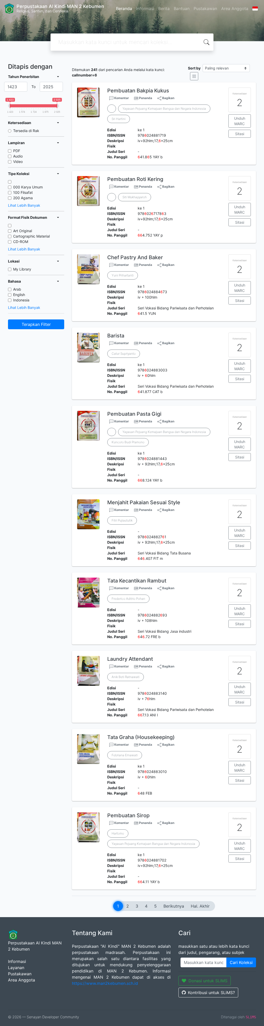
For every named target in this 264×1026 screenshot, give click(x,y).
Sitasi (239, 134)
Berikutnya (173, 906)
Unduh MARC (239, 121)
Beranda (124, 8)
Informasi (145, 8)
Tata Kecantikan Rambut (136, 581)
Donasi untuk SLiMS (207, 980)
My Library (22, 269)
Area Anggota (234, 8)
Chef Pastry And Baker (135, 257)
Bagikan (167, 98)
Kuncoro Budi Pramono (128, 442)
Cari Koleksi (241, 962)
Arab (17, 289)
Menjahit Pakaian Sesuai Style (143, 502)
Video (18, 161)
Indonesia (21, 300)
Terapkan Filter (36, 324)
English (19, 294)
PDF (16, 151)
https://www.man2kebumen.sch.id (105, 983)
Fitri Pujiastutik (122, 520)
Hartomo (118, 833)
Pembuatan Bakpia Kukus (138, 91)
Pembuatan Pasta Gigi (134, 414)
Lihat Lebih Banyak (24, 205)
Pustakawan (205, 8)
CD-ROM (20, 241)
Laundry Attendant (130, 659)
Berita (164, 8)
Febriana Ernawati (125, 755)
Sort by (194, 68)
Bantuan (181, 8)
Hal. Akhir (200, 906)
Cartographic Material (31, 236)
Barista (115, 336)
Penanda (145, 98)
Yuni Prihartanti (123, 275)
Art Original (22, 231)
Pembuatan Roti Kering (135, 179)
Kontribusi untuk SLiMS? (211, 992)
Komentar (121, 98)
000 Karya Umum (28, 187)
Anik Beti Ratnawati (125, 677)
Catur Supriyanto (124, 353)
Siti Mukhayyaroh (134, 197)
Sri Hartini (119, 119)
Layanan (16, 967)
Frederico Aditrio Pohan (128, 599)
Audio (18, 156)
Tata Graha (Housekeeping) (141, 737)
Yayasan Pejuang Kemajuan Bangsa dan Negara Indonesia (164, 108)
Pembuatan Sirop (128, 815)
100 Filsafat (23, 192)
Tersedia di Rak (26, 130)
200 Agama (23, 198)
